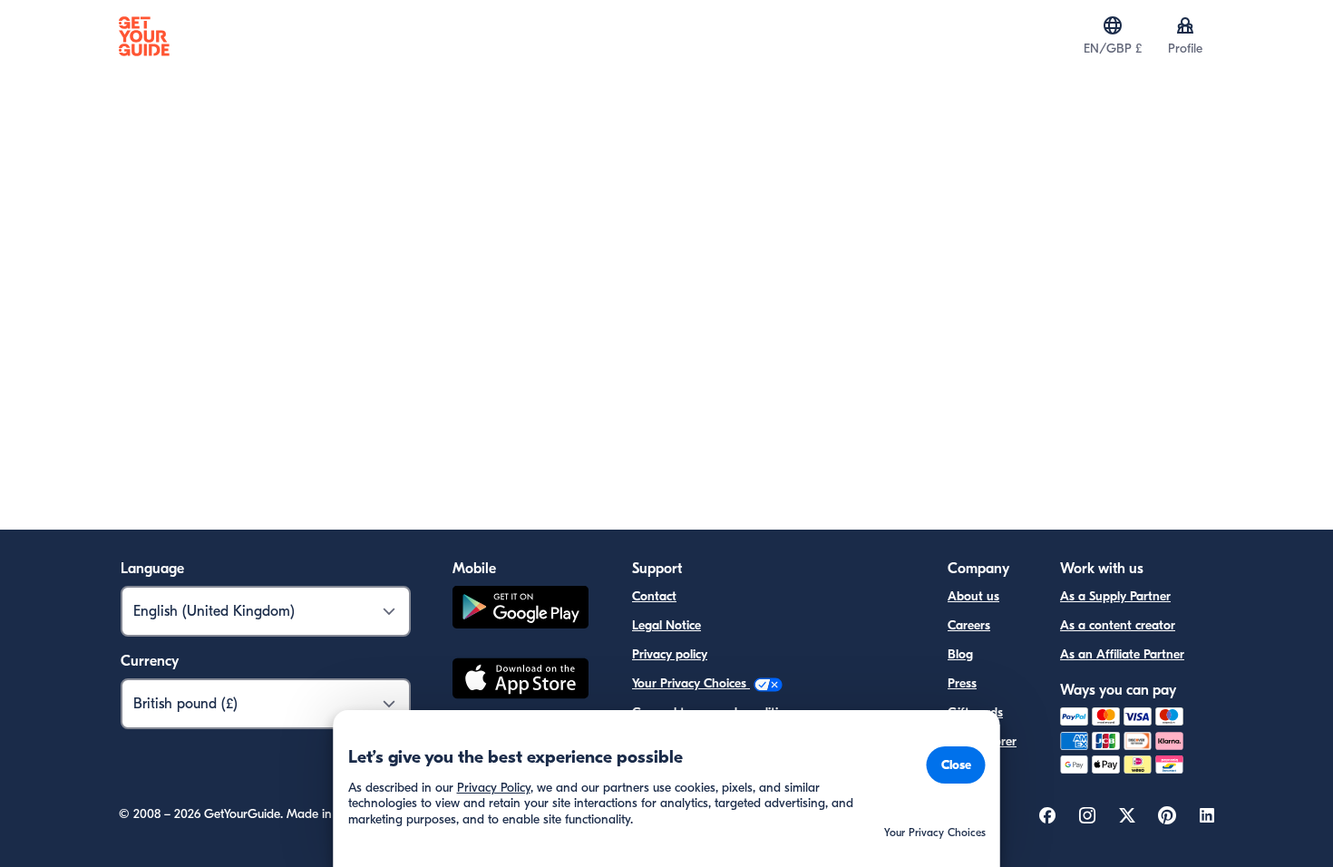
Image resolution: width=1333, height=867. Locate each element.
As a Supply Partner (1115, 596)
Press (962, 683)
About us (973, 596)
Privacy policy (669, 654)
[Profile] (1185, 25)
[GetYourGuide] (144, 36)
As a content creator (1117, 625)
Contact (654, 596)
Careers (969, 625)
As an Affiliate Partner (1122, 654)
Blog (960, 654)
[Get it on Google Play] (520, 610)
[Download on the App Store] (520, 681)
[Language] (1112, 25)
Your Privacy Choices (691, 683)
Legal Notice (666, 625)
